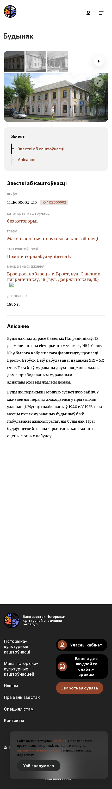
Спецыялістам (19, 709)
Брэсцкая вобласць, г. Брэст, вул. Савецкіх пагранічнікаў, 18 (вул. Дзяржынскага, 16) (53, 276)
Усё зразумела (38, 765)
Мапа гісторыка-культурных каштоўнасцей (21, 669)
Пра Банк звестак (22, 697)
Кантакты (14, 720)
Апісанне (26, 159)
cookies (60, 741)
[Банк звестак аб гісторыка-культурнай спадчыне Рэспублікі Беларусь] (10, 13)
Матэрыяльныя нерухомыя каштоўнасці (52, 238)
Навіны (11, 685)
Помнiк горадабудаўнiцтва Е (39, 256)
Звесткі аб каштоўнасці (41, 148)
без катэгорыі (22, 221)
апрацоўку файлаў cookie (38, 750)
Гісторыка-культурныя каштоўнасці (17, 647)
